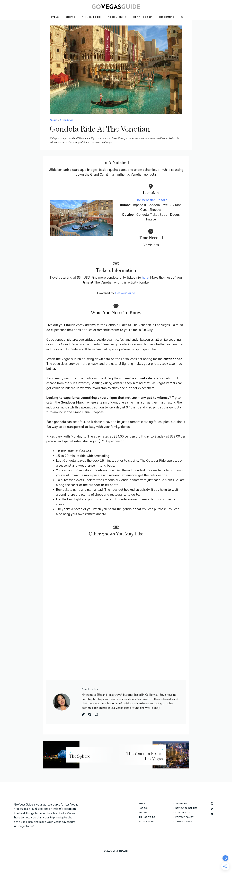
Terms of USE (183, 821)
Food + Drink (117, 17)
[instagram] (212, 803)
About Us (181, 803)
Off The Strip (143, 17)
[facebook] (212, 814)
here (145, 277)
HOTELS (143, 808)
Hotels (54, 17)
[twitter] (212, 809)
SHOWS (143, 812)
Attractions (66, 120)
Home (53, 120)
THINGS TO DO (147, 817)
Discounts (166, 17)
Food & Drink (147, 821)
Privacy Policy (184, 817)
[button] (182, 17)
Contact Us (182, 812)
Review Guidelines (186, 808)
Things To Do (91, 17)
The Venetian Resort (151, 200)
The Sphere (79, 756)
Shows (70, 17)
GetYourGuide (125, 293)
